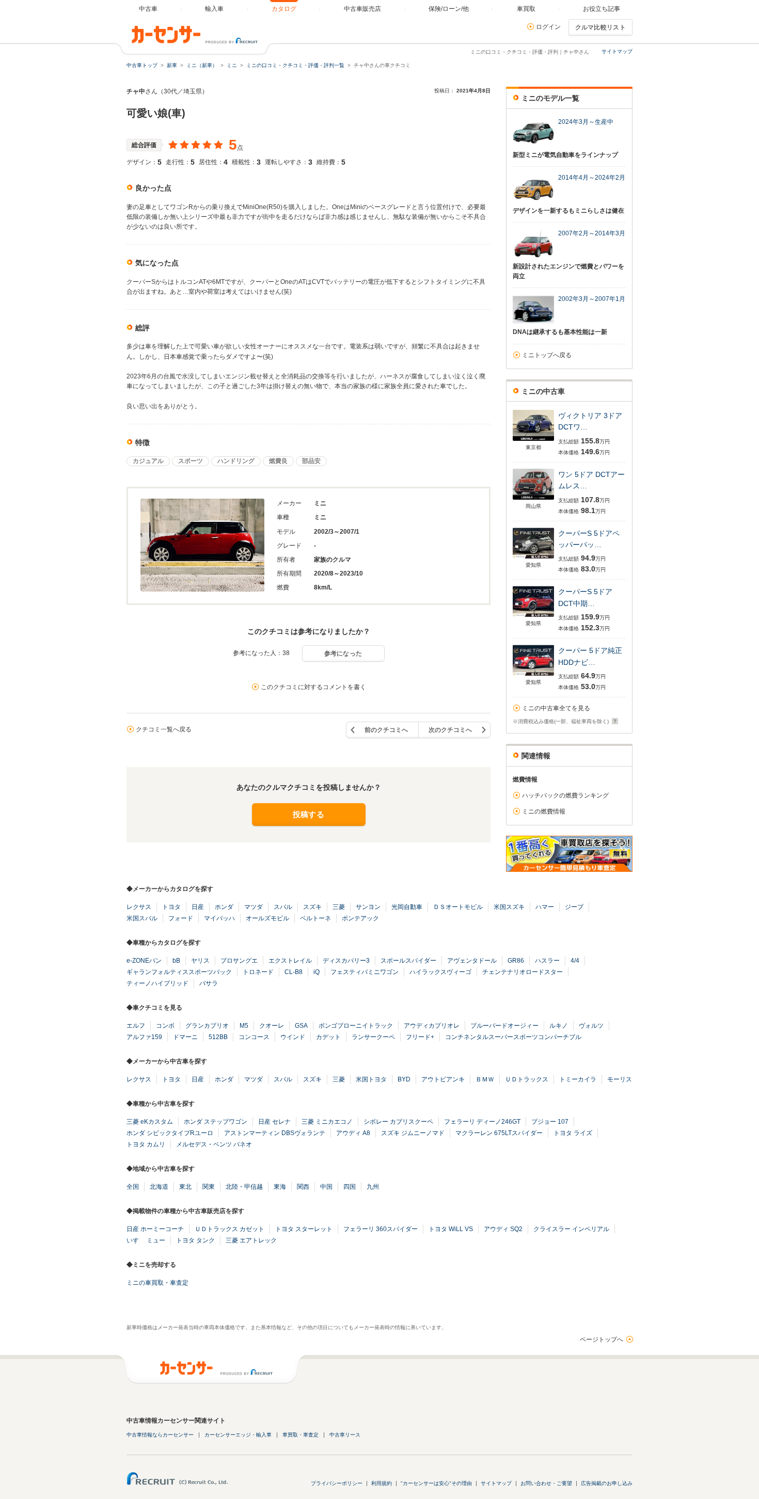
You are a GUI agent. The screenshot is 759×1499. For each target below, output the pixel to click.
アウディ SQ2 (503, 1229)
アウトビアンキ (443, 1079)
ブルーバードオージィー (504, 1025)
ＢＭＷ (485, 1079)
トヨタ (171, 907)
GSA (301, 1025)
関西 (303, 1186)
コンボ (165, 1025)
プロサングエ (239, 960)
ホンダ (224, 907)
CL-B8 (293, 972)
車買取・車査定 (300, 1435)
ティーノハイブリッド (157, 983)
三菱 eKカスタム (149, 1121)
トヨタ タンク (195, 1240)
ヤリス (200, 960)
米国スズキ (509, 907)
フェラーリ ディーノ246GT (482, 1121)
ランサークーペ (373, 1037)
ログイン (548, 26)
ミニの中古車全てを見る (556, 708)
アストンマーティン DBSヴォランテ (274, 1133)
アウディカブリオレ (432, 1025)
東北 (185, 1186)
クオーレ (271, 1025)
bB (176, 960)
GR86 (516, 960)
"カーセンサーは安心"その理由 (436, 1483)
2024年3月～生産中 (585, 121)
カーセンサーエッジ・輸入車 (238, 1435)
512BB (218, 1037)
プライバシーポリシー (336, 1483)
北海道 (159, 1186)
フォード (180, 918)
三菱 (339, 907)
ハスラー (547, 960)
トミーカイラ (577, 1079)
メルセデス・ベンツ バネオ (214, 1144)
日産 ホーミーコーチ (155, 1229)
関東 (208, 1186)
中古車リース (344, 1435)
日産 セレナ (274, 1121)
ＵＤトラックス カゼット (229, 1229)
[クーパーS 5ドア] (533, 558)
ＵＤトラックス (526, 1079)
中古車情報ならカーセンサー (160, 1435)
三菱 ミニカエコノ (327, 1121)
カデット (328, 1037)
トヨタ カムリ (145, 1144)
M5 (244, 1025)
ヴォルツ (591, 1025)
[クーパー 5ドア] (533, 675)
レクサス (138, 907)
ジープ (574, 907)
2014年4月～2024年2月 (591, 177)
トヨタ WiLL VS (451, 1229)
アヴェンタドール (472, 960)
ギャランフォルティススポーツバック (179, 972)
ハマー (544, 907)
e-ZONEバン (144, 960)
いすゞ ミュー (145, 1240)
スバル (283, 907)
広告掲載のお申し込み (606, 1483)
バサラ (208, 983)
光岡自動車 (406, 907)
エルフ (135, 1025)
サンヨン (368, 907)
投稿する (308, 814)
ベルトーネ (315, 918)
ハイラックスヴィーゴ (440, 972)
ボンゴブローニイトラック (356, 1025)
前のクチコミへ (386, 729)
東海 (280, 1186)
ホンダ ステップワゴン (215, 1121)
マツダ (253, 907)
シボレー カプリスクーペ (398, 1121)
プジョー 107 (549, 1121)
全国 (132, 1186)
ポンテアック (360, 918)
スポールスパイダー (408, 960)
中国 (326, 1186)
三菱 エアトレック (251, 1240)
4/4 (575, 960)
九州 (373, 1186)
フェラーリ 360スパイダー (380, 1229)
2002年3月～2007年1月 (591, 298)
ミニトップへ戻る (547, 355)
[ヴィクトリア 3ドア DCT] (533, 440)
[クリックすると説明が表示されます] (614, 721)
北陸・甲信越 (244, 1186)
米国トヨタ (371, 1079)
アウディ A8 (353, 1133)
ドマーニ (185, 1037)
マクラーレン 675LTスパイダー (499, 1133)
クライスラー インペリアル (571, 1229)
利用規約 (381, 1483)
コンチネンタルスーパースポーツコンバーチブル (513, 1037)
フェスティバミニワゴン (364, 972)
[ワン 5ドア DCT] (533, 499)
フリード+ (420, 1037)
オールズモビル (267, 918)
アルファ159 (144, 1037)
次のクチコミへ (450, 729)
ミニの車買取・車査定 (157, 1282)
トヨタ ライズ (573, 1133)
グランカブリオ (207, 1025)
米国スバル (141, 918)
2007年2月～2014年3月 (591, 233)
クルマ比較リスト (600, 27)
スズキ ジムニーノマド (413, 1133)
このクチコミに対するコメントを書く (313, 687)
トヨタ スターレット (304, 1229)
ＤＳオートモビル (458, 907)
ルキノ (558, 1025)
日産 (198, 907)
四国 (349, 1186)
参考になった (343, 653)
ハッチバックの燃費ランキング (565, 795)
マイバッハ (219, 918)
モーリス (619, 1079)
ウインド (292, 1037)
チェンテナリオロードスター (522, 972)
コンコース (254, 1037)
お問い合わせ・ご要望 (546, 1483)
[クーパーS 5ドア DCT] (533, 616)
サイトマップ (617, 51)
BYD (404, 1079)
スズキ (312, 907)
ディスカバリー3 (346, 960)
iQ (316, 972)
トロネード (258, 972)
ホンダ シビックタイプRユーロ (169, 1133)
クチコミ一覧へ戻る (164, 729)
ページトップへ (601, 1339)
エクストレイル (290, 960)
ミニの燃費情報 (543, 811)
